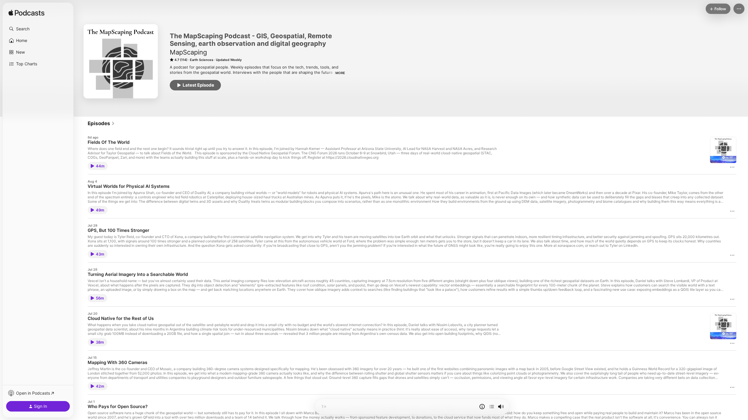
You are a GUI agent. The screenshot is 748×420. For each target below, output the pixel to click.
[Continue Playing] (491, 406)
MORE (340, 73)
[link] (101, 123)
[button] (38, 29)
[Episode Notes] (482, 406)
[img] (26, 13)
